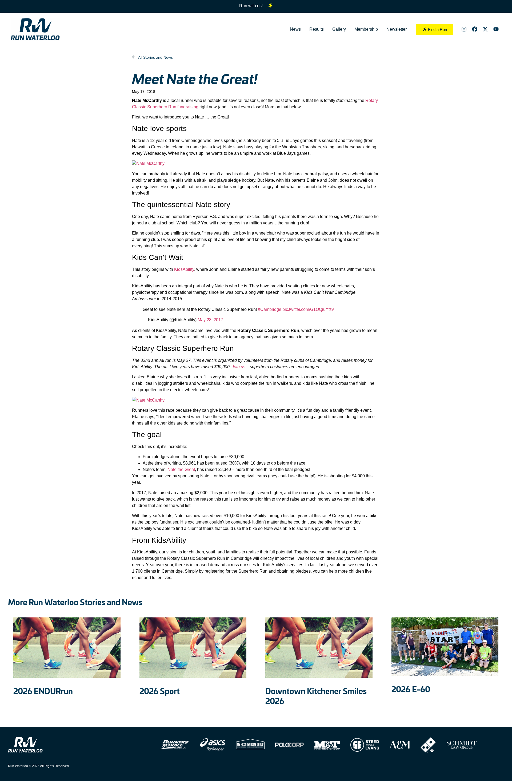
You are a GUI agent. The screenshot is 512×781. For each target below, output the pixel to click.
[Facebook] (474, 29)
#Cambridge (269, 309)
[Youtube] (496, 29)
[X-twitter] (485, 29)
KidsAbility (184, 269)
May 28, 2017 (210, 320)
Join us (238, 366)
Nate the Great (181, 469)
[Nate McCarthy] (148, 163)
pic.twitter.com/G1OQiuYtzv (308, 309)
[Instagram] (464, 29)
